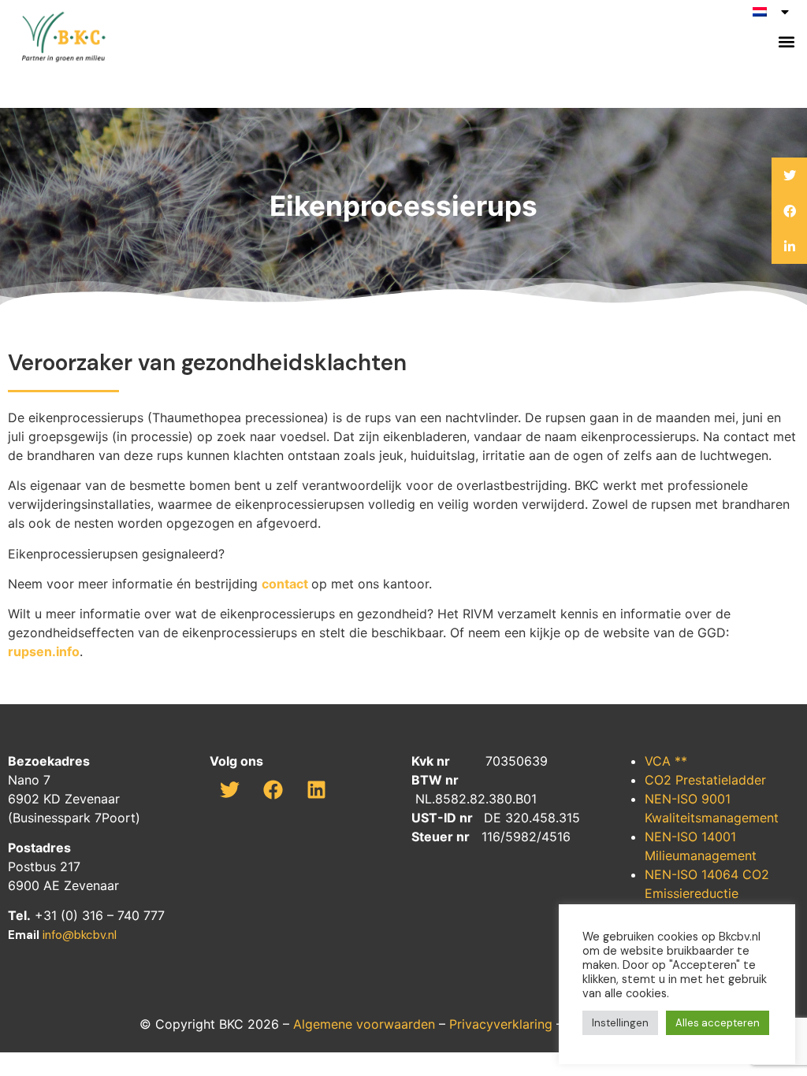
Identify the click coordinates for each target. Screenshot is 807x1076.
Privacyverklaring (500, 1024)
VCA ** (666, 761)
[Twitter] (229, 789)
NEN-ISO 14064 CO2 (707, 874)
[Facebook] (272, 789)
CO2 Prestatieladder (705, 780)
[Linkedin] (316, 789)
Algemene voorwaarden (364, 1024)
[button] (786, 42)
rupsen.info (44, 651)
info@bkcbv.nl (80, 935)
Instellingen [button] (620, 1023)
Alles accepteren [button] (717, 1023)
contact (285, 584)
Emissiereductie (691, 893)
